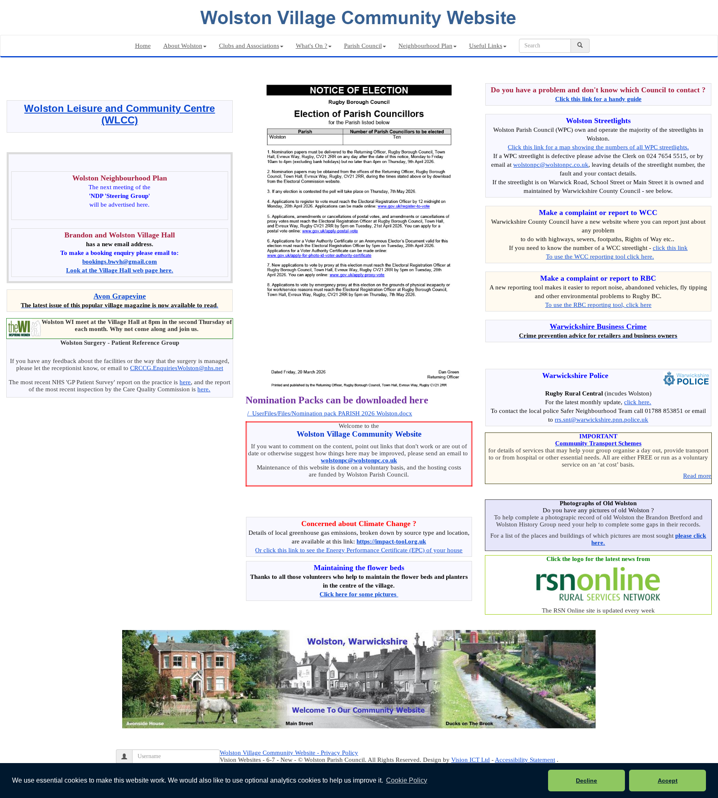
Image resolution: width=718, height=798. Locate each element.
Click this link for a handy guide (598, 99)
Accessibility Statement (525, 759)
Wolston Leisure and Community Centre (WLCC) (119, 114)
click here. (637, 402)
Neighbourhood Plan (425, 45)
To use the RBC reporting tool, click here (598, 304)
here (185, 382)
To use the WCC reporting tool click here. (600, 256)
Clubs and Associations (249, 45)
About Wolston (182, 45)
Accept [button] (668, 780)
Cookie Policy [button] (406, 780)
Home (143, 45)
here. (203, 389)
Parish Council (363, 45)
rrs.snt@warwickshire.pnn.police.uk (601, 419)
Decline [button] (586, 780)
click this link (670, 248)
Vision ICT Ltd (470, 759)
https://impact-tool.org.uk (391, 541)
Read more (697, 475)
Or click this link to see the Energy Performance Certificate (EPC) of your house (358, 550)
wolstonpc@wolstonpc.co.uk (359, 460)
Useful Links (485, 45)
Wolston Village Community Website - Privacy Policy (289, 752)
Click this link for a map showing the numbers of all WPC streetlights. (598, 147)
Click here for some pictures (359, 594)
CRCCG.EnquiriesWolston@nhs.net (176, 368)
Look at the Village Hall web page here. (119, 270)
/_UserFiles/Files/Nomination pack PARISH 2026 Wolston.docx (329, 413)
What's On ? (311, 45)
